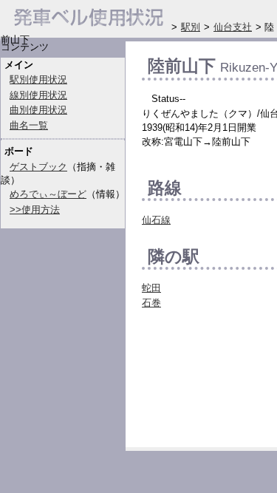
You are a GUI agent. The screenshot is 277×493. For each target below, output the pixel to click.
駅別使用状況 (38, 79)
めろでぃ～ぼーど (48, 194)
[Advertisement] (209, 382)
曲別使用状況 (38, 109)
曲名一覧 (29, 125)
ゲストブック (38, 166)
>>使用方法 (35, 209)
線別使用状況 (38, 95)
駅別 (190, 27)
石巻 (151, 302)
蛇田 (151, 287)
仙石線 (156, 219)
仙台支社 (232, 27)
